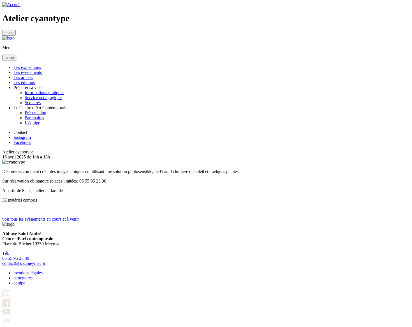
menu (8, 33)
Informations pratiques (44, 92)
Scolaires (33, 102)
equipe (19, 283)
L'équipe (32, 122)
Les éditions (24, 82)
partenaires (23, 277)
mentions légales (28, 272)
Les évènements (27, 72)
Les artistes (23, 77)
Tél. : (15, 256)
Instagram (22, 137)
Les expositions (27, 67)
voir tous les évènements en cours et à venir (40, 219)
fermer (9, 57)
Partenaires (34, 117)
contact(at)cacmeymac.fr (23, 263)
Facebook (22, 142)
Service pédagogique (43, 97)
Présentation (35, 112)
